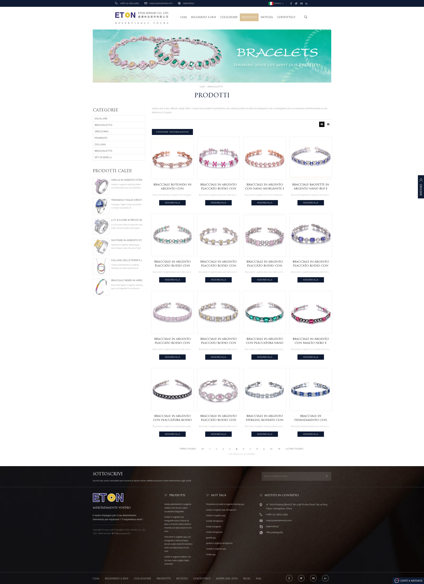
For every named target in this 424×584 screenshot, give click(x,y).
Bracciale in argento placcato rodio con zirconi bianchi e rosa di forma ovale (172, 341)
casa (96, 578)
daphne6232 (188, 3)
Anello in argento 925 (215, 515)
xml (259, 578)
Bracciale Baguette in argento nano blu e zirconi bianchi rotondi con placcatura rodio (310, 187)
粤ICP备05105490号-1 (121, 533)
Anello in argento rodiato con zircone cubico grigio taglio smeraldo (177, 560)
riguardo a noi (203, 17)
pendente (101, 138)
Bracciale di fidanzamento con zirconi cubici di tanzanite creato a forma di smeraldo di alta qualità (310, 418)
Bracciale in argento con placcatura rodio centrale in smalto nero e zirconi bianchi (172, 418)
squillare (101, 118)
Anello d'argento (213, 526)
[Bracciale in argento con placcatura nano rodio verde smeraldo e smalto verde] (264, 312)
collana (100, 144)
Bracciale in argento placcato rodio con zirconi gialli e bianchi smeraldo (218, 341)
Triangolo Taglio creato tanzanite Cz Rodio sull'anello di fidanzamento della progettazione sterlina (127, 200)
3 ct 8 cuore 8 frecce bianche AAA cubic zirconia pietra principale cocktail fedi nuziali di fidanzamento (127, 220)
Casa (183, 17)
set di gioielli (103, 157)
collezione (229, 17)
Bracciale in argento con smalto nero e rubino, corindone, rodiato (310, 341)
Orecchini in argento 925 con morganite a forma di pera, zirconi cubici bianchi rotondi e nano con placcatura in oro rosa (178, 544)
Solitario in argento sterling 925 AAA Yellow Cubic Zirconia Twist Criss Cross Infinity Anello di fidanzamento (127, 240)
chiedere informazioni (172, 132)
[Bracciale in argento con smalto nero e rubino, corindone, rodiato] (311, 312)
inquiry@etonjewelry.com (161, 3)
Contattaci (286, 17)
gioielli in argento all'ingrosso (219, 543)
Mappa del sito (227, 578)
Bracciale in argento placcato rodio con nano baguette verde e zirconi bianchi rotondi (172, 264)
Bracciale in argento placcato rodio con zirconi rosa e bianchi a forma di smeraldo (264, 264)
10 (271, 448)
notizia (182, 578)
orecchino (101, 131)
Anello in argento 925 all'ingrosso (221, 510)
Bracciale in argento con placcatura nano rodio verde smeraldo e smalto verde (264, 341)
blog (246, 578)
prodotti (164, 578)
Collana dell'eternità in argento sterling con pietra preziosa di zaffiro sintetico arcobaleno (127, 260)
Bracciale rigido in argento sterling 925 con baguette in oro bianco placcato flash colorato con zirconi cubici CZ (127, 280)
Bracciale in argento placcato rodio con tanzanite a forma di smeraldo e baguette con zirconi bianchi (310, 264)
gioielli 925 (211, 538)
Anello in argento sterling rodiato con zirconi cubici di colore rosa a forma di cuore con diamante (127, 180)
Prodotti (249, 17)
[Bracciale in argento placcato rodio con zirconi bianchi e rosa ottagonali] (218, 389)
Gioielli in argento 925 (216, 549)
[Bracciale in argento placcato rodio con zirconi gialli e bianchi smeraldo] (218, 312)
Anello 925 (211, 554)
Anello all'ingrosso (214, 532)
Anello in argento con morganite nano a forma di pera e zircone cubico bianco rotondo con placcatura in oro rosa (177, 524)
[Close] (421, 204)
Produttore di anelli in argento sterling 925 (225, 504)
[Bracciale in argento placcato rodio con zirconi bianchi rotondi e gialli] (218, 235)
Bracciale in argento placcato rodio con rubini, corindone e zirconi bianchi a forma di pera (218, 187)
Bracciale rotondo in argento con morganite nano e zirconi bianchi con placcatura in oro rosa (172, 187)
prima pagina (188, 448)
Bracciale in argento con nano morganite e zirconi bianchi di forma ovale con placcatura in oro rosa (264, 187)
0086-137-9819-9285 (277, 514)
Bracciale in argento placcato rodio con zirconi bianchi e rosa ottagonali (218, 418)
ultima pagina (294, 448)
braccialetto (215, 87)
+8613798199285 (274, 532)
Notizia (267, 17)
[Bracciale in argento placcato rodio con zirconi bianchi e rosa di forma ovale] (172, 312)
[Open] (421, 188)
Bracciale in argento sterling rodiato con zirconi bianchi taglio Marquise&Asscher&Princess (265, 418)
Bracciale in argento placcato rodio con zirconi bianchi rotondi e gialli (218, 264)
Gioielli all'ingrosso (214, 521)
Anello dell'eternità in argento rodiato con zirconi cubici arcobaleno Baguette (177, 508)
